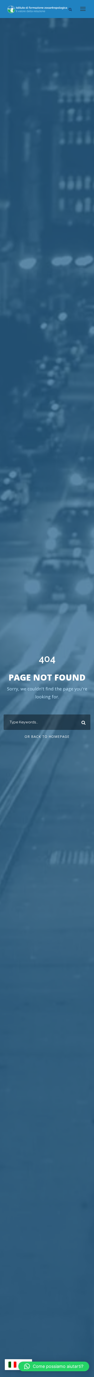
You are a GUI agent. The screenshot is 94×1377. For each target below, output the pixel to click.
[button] (53, 1366)
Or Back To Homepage (47, 736)
